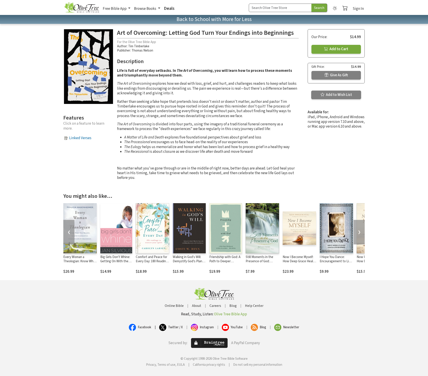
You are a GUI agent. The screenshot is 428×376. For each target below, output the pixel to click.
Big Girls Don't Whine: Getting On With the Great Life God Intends (116, 261)
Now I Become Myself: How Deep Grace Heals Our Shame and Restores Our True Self (299, 263)
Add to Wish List (338, 94)
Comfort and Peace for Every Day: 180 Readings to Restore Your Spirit (152, 261)
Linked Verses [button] (80, 138)
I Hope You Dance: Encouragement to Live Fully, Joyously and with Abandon (336, 263)
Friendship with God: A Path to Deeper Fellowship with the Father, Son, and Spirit (225, 263)
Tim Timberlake (138, 46)
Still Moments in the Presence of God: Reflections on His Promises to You (259, 263)
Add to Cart (338, 49)
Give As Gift (338, 75)
